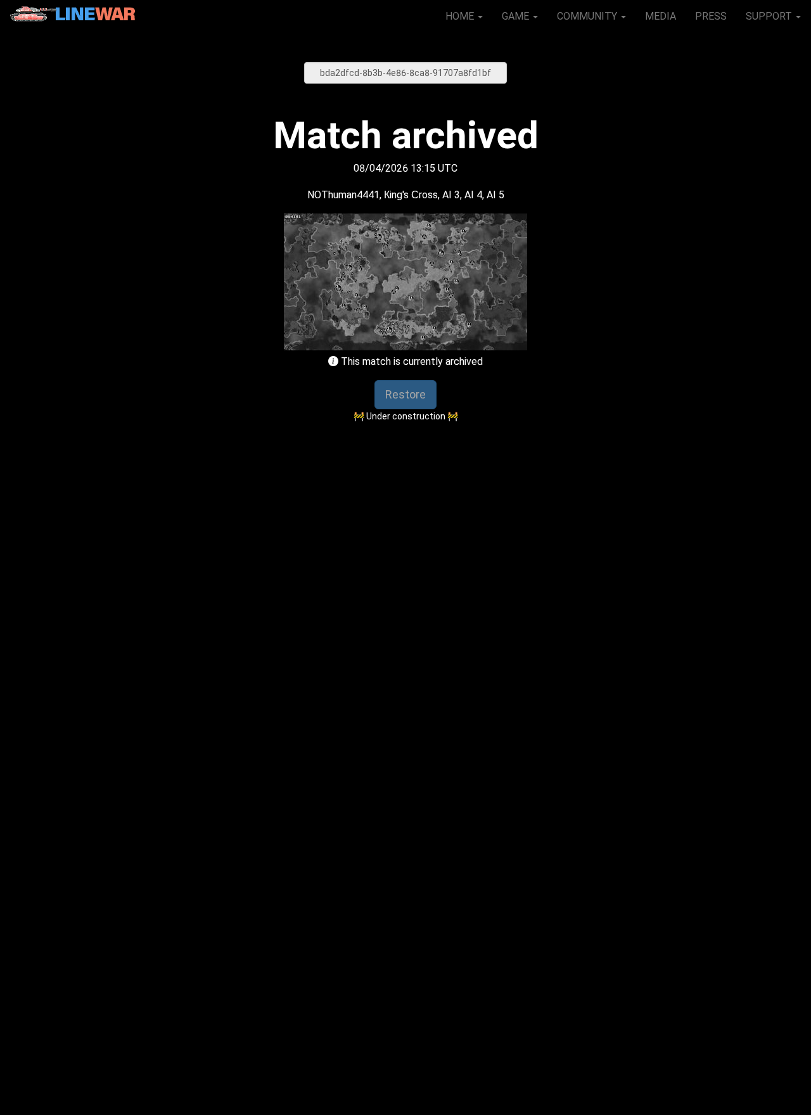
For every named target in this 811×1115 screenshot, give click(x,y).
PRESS (711, 16)
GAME (517, 16)
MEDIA (660, 16)
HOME (460, 16)
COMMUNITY (588, 16)
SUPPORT (770, 16)
